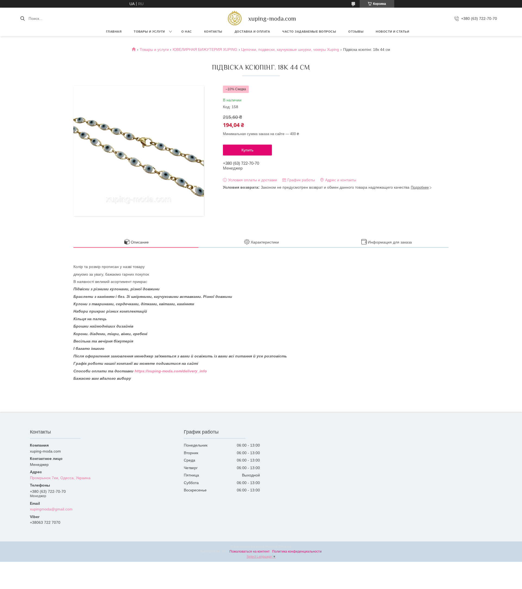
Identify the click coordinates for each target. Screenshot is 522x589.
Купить (247, 150)
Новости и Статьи (392, 31)
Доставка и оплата (252, 31)
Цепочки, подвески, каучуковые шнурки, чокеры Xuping (290, 49)
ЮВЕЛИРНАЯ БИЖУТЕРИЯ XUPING (205, 49)
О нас (186, 31)
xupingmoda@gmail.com (51, 509)
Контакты (213, 31)
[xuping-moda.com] (234, 18)
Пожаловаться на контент (249, 551)
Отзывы (355, 31)
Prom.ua (285, 547)
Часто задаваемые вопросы (309, 31)
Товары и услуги (149, 31)
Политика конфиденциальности (297, 551)
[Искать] (22, 18)
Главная (114, 31)
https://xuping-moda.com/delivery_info (171, 371)
